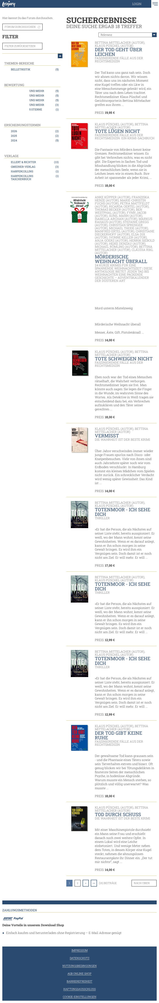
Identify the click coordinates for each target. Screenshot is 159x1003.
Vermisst (107, 436)
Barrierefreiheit (79, 981)
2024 (35, 140)
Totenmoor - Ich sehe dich (122, 511)
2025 (35, 136)
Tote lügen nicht (117, 131)
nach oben (142, 883)
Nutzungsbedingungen (79, 966)
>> (93, 883)
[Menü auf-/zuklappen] (60, 56)
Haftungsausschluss (79, 989)
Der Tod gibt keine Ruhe (118, 735)
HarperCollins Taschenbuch (35, 177)
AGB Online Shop (79, 973)
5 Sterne (44, 109)
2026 (35, 131)
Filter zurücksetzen (20, 46)
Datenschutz (79, 958)
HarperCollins (35, 171)
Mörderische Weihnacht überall (121, 259)
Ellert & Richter (35, 162)
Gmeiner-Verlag (35, 166)
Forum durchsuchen (20, 27)
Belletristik (35, 69)
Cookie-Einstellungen (79, 997)
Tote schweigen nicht (124, 359)
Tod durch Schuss (118, 814)
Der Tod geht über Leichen (118, 51)
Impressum (80, 950)
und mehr (44, 91)
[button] (140, 4)
